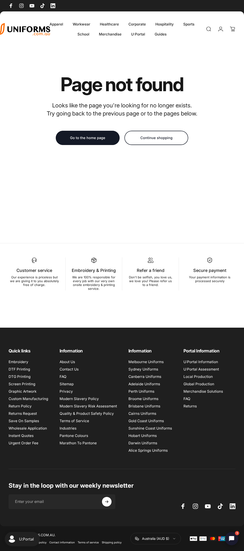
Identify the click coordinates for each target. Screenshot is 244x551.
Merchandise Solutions (203, 391)
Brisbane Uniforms (144, 406)
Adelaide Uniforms (144, 384)
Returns (190, 406)
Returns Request (23, 413)
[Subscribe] (107, 501)
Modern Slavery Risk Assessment (88, 406)
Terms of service (88, 542)
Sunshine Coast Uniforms (150, 428)
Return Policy (20, 406)
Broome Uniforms (143, 398)
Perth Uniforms (141, 391)
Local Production (198, 376)
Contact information (62, 542)
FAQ (63, 376)
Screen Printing (22, 384)
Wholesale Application (28, 428)
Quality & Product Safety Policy (87, 413)
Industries (68, 428)
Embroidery (18, 362)
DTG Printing (19, 376)
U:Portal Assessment (201, 369)
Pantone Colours (74, 435)
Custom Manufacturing (28, 398)
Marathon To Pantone (78, 443)
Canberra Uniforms (144, 376)
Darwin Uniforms (142, 443)
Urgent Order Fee (23, 443)
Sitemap (67, 384)
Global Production (198, 384)
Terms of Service (74, 421)
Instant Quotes (21, 435)
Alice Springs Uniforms (148, 450)
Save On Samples (24, 421)
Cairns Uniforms (142, 413)
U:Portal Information (200, 362)
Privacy (66, 391)
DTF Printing (19, 369)
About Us (67, 362)
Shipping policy (112, 542)
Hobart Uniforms (142, 435)
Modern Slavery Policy (79, 398)
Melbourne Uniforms (146, 362)
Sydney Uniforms (143, 369)
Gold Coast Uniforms (146, 421)
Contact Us (69, 369)
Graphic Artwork (22, 391)
